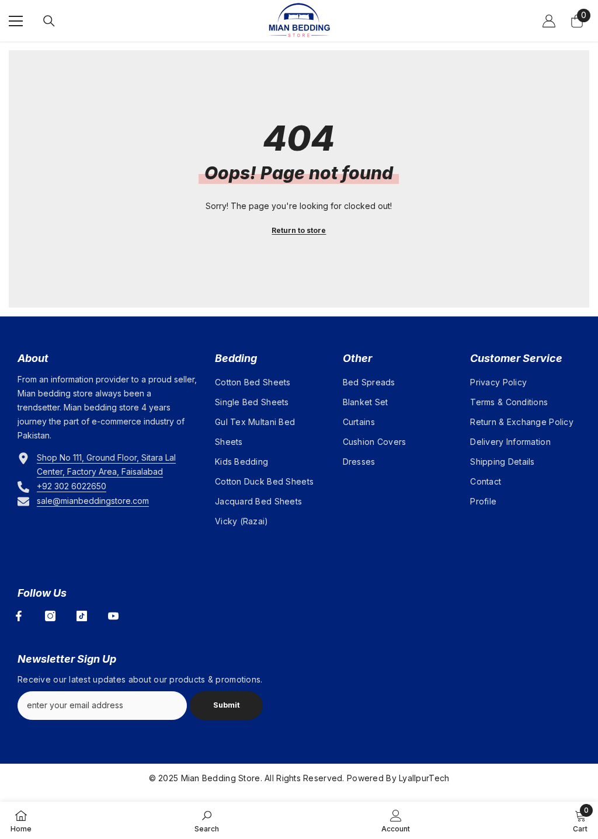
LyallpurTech (424, 778)
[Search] (49, 21)
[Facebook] (18, 616)
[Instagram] (50, 616)
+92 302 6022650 (71, 486)
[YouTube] (113, 616)
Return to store (299, 230)
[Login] (549, 21)
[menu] (16, 21)
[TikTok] (82, 616)
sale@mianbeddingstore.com (93, 501)
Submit (226, 705)
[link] (206, 820)
